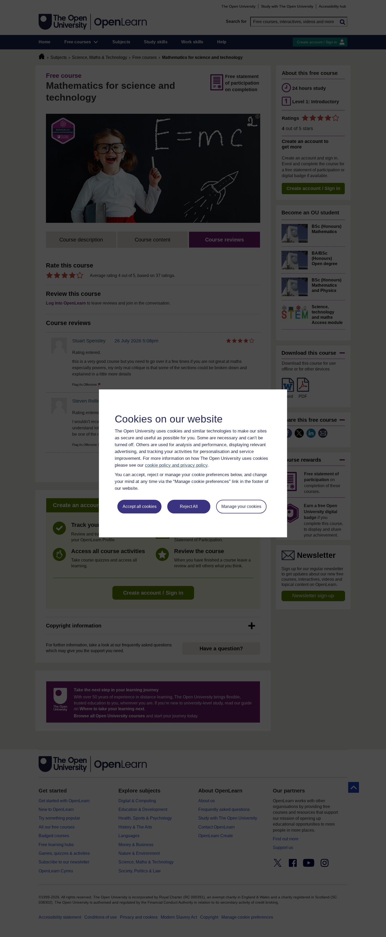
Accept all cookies (140, 506)
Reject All (189, 506)
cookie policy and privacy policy (176, 465)
